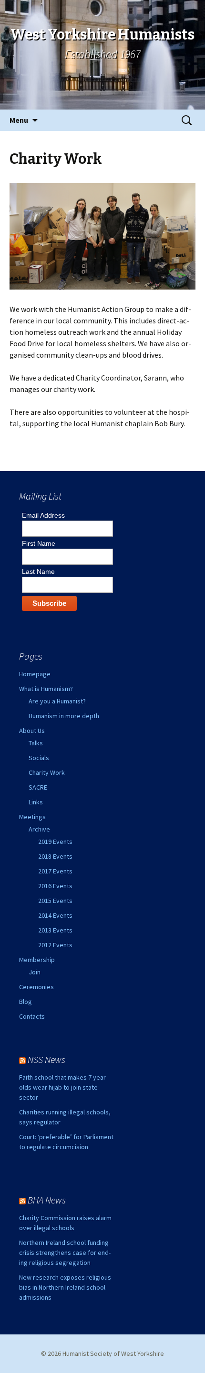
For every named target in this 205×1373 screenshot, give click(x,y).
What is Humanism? (46, 688)
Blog (25, 1001)
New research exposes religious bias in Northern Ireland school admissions (65, 1287)
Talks (36, 743)
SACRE (38, 787)
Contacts (32, 1016)
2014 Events (55, 915)
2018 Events (55, 856)
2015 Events (55, 900)
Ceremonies (36, 986)
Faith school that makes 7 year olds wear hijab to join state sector (62, 1087)
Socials (39, 757)
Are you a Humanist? (57, 701)
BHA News (47, 1200)
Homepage (35, 674)
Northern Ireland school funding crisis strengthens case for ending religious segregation (65, 1252)
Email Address (43, 515)
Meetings (32, 816)
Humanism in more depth (64, 716)
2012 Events (55, 945)
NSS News (46, 1059)
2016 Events (55, 886)
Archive (39, 829)
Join (35, 972)
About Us (32, 730)
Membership (37, 959)
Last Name (38, 571)
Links (36, 802)
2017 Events (55, 871)
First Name (38, 543)
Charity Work (47, 772)
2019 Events (55, 841)
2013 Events (55, 930)
